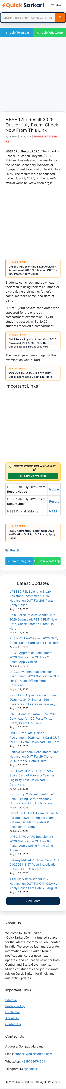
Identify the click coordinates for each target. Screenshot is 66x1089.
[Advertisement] (33, 73)
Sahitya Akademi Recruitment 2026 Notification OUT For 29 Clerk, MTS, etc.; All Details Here (35, 756)
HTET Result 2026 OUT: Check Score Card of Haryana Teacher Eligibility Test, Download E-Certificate (32, 777)
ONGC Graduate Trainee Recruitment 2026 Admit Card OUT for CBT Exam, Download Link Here (34, 737)
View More (33, 901)
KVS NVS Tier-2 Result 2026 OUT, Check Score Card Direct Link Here (30, 375)
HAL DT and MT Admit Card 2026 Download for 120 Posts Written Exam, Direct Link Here (34, 718)
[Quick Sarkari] (23, 5)
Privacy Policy (15, 1006)
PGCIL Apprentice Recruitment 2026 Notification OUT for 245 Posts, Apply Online (32, 534)
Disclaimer (12, 1012)
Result (14, 550)
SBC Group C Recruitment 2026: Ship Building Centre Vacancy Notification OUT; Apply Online (32, 799)
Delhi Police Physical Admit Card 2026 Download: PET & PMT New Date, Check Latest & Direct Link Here (32, 343)
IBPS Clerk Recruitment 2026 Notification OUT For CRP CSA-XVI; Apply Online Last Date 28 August (34, 883)
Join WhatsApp (49, 561)
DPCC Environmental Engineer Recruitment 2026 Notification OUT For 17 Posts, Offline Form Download (34, 678)
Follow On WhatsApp (34, 475)
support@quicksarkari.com (33, 1054)
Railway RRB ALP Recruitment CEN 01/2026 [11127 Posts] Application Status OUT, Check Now (34, 864)
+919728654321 (33, 1061)
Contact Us (13, 1024)
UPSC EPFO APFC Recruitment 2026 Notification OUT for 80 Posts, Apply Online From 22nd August (31, 843)
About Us (12, 1018)
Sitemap (11, 1000)
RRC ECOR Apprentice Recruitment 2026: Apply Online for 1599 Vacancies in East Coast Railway (34, 699)
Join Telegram (19, 32)
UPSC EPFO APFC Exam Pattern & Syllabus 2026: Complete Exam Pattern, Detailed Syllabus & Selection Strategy (34, 820)
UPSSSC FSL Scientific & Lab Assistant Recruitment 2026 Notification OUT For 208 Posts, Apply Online (32, 270)
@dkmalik (31, 1069)
